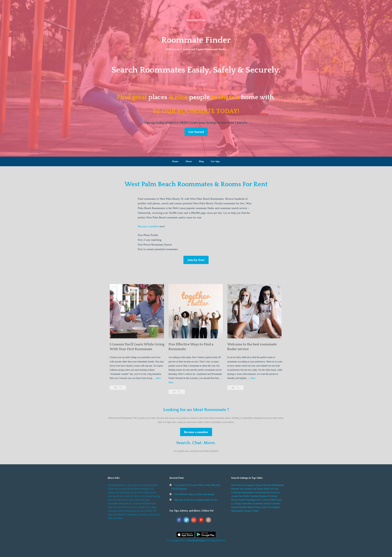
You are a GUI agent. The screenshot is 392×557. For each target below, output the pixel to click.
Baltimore (263, 496)
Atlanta (266, 503)
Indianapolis (248, 492)
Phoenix (235, 488)
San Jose (274, 488)
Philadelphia (278, 485)
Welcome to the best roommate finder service (196, 499)
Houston (267, 485)
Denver (266, 499)
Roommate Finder (196, 40)
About (188, 161)
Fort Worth (243, 496)
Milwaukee (276, 499)
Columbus (236, 492)
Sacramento (257, 503)
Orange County (251, 510)
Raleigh (243, 507)
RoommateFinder (196, 540)
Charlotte (253, 496)
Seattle (242, 499)
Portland (273, 496)
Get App (215, 161)
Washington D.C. (254, 499)
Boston (234, 499)
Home (175, 161)
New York (236, 485)
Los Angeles (248, 485)
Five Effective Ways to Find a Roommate (194, 494)
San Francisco (273, 492)
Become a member (148, 226)
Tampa (257, 507)
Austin (234, 496)
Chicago (258, 485)
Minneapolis (237, 510)
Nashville (246, 503)
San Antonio (246, 488)
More (158, 378)
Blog (201, 161)
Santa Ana (266, 507)
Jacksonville (260, 492)
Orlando (276, 507)
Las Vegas (236, 503)
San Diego (258, 488)
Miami (250, 507)
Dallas (266, 488)
